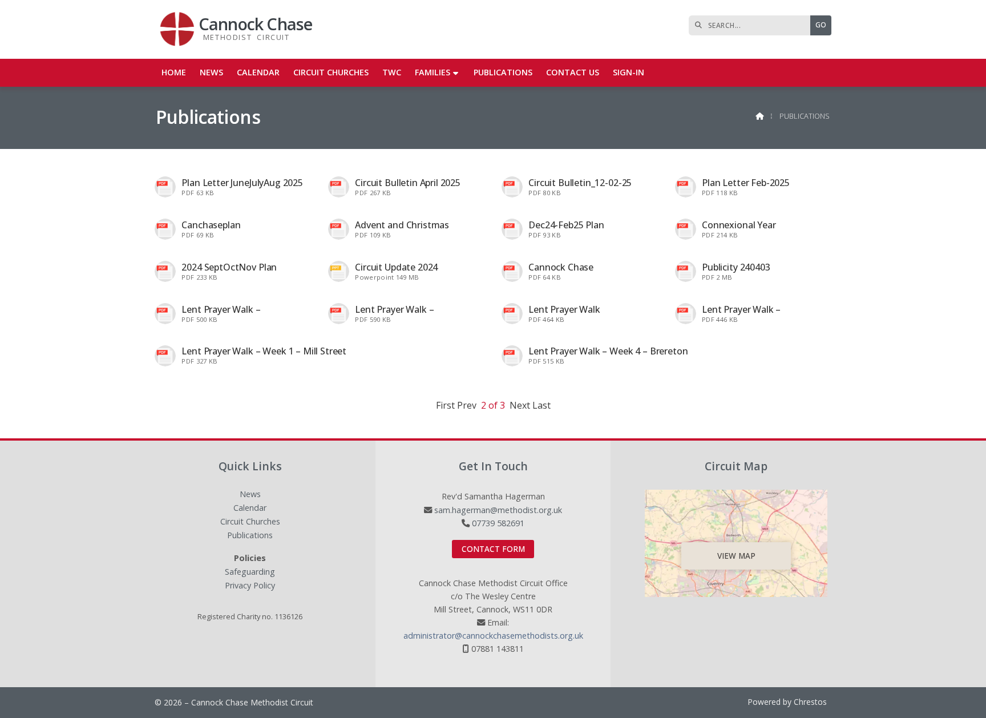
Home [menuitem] (173, 72)
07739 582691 (498, 523)
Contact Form (493, 548)
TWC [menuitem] (391, 72)
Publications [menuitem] (503, 72)
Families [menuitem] (432, 72)
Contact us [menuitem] (572, 72)
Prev (466, 405)
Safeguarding (250, 572)
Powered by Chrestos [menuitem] (787, 701)
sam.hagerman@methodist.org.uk (498, 510)
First (445, 405)
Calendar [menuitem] (258, 72)
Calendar (249, 508)
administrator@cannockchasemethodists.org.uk (493, 635)
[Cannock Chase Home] (177, 29)
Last (541, 405)
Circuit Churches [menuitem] (331, 72)
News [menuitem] (211, 72)
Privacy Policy (250, 585)
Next (520, 405)
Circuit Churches (250, 522)
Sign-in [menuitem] (628, 72)
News (250, 494)
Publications (250, 535)
